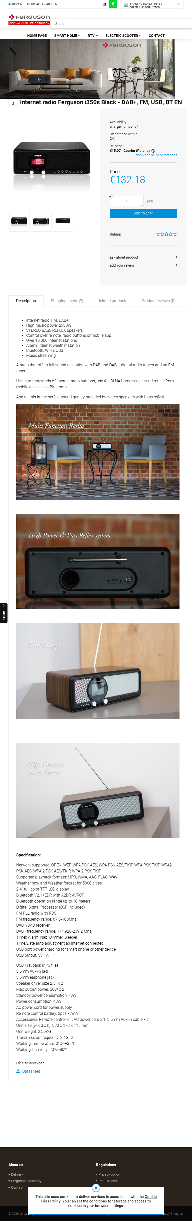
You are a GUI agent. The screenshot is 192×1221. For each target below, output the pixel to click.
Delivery (17, 1174)
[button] (143, 257)
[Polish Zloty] (104, 4)
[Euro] (113, 4)
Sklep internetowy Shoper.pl (164, 1213)
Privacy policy (109, 1174)
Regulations (107, 1181)
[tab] (26, 300)
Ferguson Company (26, 1181)
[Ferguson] (87, 68)
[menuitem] (37, 35)
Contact (17, 1187)
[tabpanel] (98, 696)
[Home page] (29, 19)
